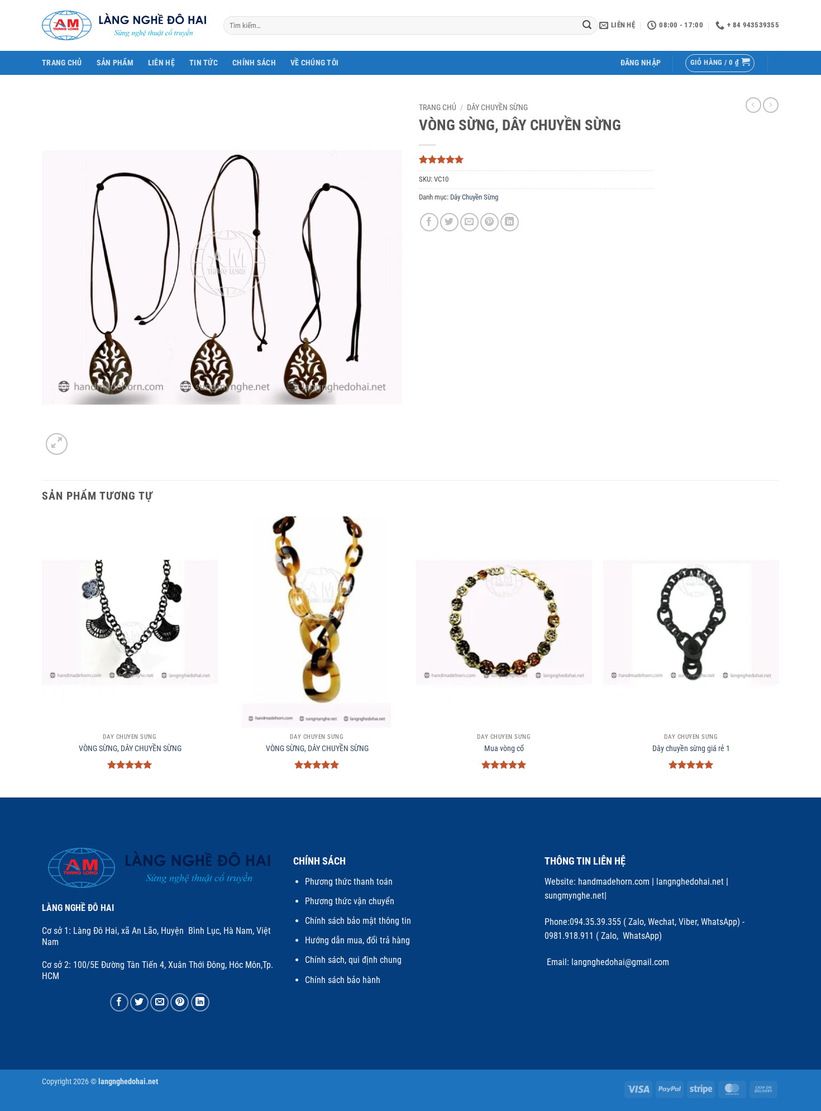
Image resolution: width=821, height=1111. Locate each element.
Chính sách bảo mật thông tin (358, 920)
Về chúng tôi (314, 63)
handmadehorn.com (613, 881)
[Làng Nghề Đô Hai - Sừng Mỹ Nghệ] (124, 25)
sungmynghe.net (574, 895)
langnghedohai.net (690, 881)
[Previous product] (771, 105)
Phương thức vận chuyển (349, 901)
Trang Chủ (62, 63)
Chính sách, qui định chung (353, 960)
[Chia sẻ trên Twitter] (449, 222)
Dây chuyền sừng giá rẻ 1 (691, 748)
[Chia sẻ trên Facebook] (429, 222)
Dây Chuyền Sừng (497, 107)
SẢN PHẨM (115, 63)
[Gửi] (587, 25)
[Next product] (753, 105)
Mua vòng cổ (504, 748)
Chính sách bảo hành (342, 980)
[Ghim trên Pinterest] (489, 222)
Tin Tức (203, 63)
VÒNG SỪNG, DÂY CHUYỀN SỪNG (130, 748)
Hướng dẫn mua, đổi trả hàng (357, 940)
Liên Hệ (161, 63)
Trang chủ (437, 107)
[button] (640, 62)
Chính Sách (254, 63)
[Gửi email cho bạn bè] (469, 222)
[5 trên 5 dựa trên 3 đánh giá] (536, 159)
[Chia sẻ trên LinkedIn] (509, 222)
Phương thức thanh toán (349, 881)
